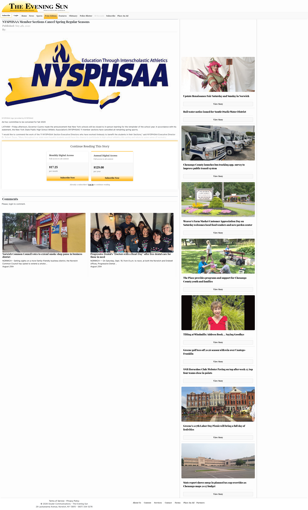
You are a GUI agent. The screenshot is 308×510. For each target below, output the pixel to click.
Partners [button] (200, 503)
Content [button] (148, 503)
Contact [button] (168, 503)
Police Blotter (86, 16)
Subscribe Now (67, 178)
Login (16, 15)
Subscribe (6, 15)
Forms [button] (178, 503)
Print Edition (51, 16)
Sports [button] (39, 16)
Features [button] (63, 16)
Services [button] (158, 503)
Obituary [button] (73, 16)
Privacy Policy (72, 501)
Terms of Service (56, 501)
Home (24, 16)
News (31, 16)
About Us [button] (137, 503)
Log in (90, 185)
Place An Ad (122, 16)
